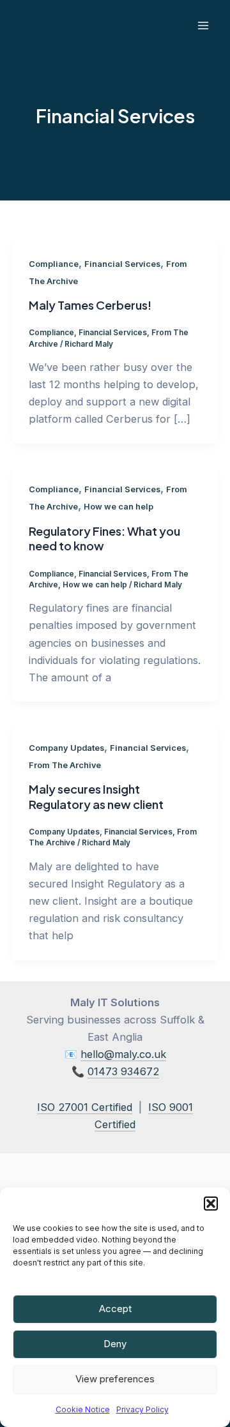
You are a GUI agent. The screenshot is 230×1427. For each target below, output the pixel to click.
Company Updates (66, 748)
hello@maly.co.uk (123, 1054)
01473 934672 (123, 1071)
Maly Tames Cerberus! (90, 305)
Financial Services (122, 264)
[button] (210, 1203)
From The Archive (65, 765)
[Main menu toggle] (202, 25)
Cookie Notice (83, 1409)
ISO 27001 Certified (84, 1107)
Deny (114, 1344)
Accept (115, 1308)
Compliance (54, 264)
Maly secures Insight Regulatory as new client (96, 796)
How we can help (118, 506)
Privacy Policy (142, 1409)
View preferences (115, 1379)
